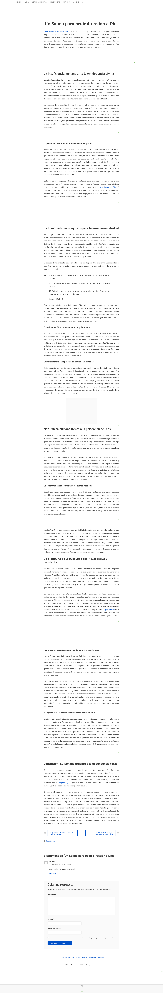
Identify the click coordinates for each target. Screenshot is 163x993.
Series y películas (39, 2)
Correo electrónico (55, 929)
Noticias (66, 2)
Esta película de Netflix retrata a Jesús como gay (62, 833)
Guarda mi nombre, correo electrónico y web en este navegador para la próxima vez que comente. (82, 938)
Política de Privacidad (89, 957)
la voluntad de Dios (108, 187)
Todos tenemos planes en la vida (57, 31)
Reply (53, 873)
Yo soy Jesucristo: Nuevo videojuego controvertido (104, 833)
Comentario (52, 894)
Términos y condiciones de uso (69, 957)
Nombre (51, 919)
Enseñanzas (55, 2)
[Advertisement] (81, 411)
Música (26, 2)
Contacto (101, 957)
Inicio (18, 2)
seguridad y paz (65, 783)
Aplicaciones (78, 2)
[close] (82, 986)
